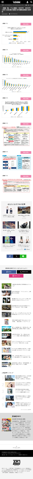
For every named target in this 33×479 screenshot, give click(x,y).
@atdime (9, 271)
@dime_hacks (17, 275)
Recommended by (20, 249)
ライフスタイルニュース (18, 5)
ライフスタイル (8, 5)
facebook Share (10, 256)
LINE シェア (23, 256)
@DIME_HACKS (25, 271)
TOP (3, 5)
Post (16, 256)
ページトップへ (16, 447)
